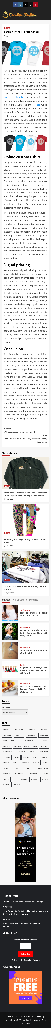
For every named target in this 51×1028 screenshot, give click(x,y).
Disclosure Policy (27, 1016)
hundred (21, 752)
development (8, 741)
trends (6, 779)
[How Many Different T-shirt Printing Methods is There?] (25, 567)
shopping (25, 763)
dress (45, 741)
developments (28, 741)
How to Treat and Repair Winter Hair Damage (23, 902)
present (6, 763)
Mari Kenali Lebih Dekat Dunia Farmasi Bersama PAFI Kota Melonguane (33, 689)
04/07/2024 (10, 499)
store (5, 768)
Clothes (7, 28)
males (35, 757)
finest (26, 746)
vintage (24, 779)
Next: (26, 438)
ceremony (19, 729)
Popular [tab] (19, 599)
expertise (7, 746)
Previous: (19, 430)
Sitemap (40, 1016)
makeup (26, 757)
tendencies (33, 774)
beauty (6, 729)
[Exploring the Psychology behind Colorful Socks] (25, 520)
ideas (32, 752)
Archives (6, 707)
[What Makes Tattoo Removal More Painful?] (10, 650)
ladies (16, 757)
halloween (7, 752)
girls (35, 746)
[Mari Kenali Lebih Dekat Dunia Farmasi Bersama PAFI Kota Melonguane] (10, 687)
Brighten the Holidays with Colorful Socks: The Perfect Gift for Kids (33, 670)
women (6, 785)
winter (45, 779)
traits (45, 774)
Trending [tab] (32, 599)
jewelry (6, 757)
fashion (17, 746)
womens (16, 785)
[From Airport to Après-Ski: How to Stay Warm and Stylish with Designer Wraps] (10, 631)
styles (28, 768)
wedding (34, 779)
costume (19, 735)
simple (45, 763)
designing (44, 735)
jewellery (44, 752)
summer (6, 774)
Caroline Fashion (25, 610)
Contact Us (12, 1016)
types (15, 779)
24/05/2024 (9, 546)
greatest (44, 746)
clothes (44, 729)
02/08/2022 (10, 593)
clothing (7, 735)
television (19, 774)
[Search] (46, 15)
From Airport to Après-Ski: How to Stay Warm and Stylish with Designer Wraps (33, 633)
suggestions (43, 768)
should (36, 763)
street (17, 768)
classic (32, 729)
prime (15, 763)
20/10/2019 (10, 36)
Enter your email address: (26, 949)
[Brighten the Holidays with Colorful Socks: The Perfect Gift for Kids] (10, 669)
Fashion (23, 665)
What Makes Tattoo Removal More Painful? (22, 923)
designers (31, 735)
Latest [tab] (7, 599)
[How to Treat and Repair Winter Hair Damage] (10, 612)
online (45, 757)
